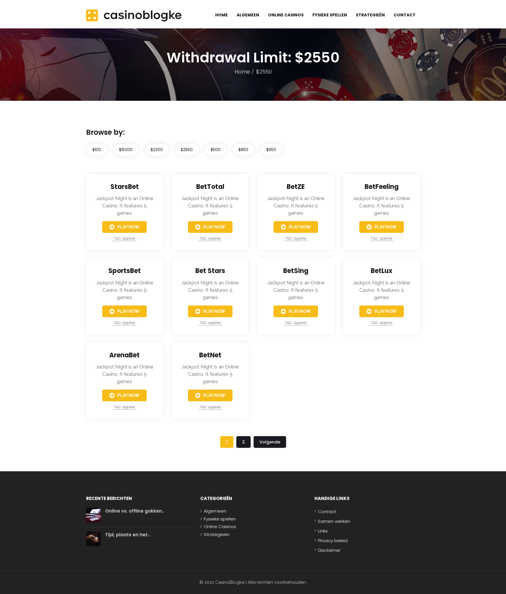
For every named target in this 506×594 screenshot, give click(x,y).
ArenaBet (124, 355)
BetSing (295, 270)
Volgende (269, 442)
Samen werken (334, 521)
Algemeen (248, 15)
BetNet (210, 355)
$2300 (157, 150)
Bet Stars (210, 270)
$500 (215, 150)
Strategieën (370, 15)
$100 (96, 150)
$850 (243, 150)
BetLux (381, 270)
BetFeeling (382, 186)
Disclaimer (329, 550)
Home (221, 15)
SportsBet (124, 270)
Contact (405, 15)
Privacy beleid (333, 540)
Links (323, 531)
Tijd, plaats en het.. (127, 535)
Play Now (128, 227)
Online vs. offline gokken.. (134, 511)
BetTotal (210, 186)
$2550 (187, 150)
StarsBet (124, 186)
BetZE (296, 186)
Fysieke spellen (329, 15)
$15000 (126, 150)
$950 (271, 150)
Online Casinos (286, 15)
